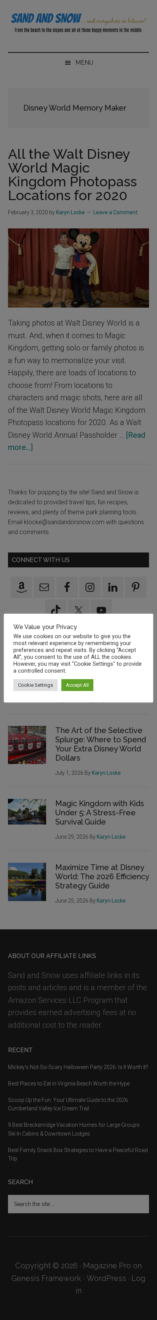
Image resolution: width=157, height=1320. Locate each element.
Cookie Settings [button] (35, 685)
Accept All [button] (77, 685)
